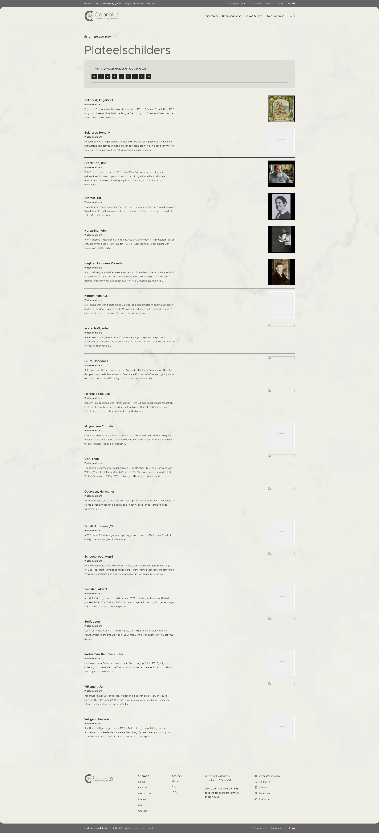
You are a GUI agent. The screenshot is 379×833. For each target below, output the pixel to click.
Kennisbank (229, 16)
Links (268, 3)
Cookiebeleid (277, 828)
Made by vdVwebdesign (96, 828)
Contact (279, 3)
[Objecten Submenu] (217, 16)
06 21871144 (256, 3)
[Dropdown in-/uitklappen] (293, 3)
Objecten (209, 16)
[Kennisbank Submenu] (239, 16)
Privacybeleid (260, 828)
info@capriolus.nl (238, 3)
